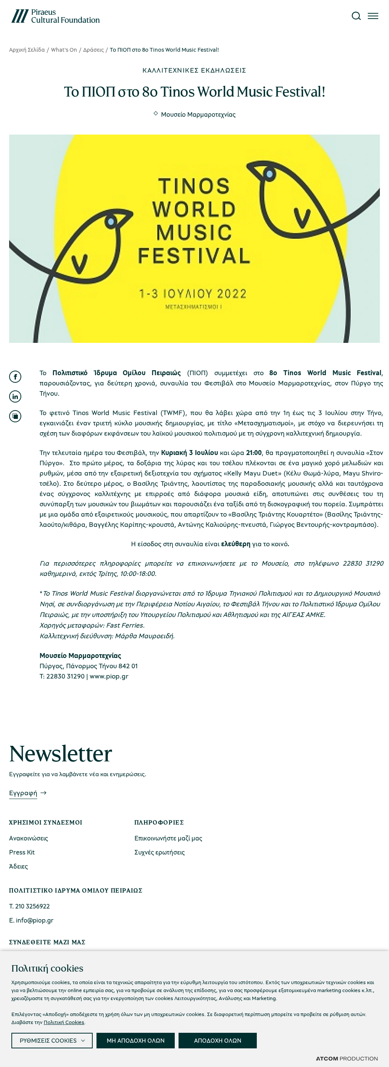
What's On (64, 49)
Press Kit (22, 852)
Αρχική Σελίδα (27, 49)
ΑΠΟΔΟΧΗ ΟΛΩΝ (217, 1040)
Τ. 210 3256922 (29, 906)
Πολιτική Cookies (64, 1022)
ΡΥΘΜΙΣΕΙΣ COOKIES (48, 1040)
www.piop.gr (109, 675)
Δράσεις (93, 49)
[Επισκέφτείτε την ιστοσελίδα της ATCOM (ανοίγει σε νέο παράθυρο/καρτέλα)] (347, 1058)
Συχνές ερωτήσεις (159, 852)
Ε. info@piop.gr (31, 920)
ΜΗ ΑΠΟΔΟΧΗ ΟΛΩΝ (135, 1040)
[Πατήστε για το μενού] (373, 16)
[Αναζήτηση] (356, 16)
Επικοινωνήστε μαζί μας (168, 838)
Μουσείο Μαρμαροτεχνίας (198, 114)
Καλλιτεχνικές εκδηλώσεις (194, 70)
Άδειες (18, 866)
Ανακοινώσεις (28, 838)
